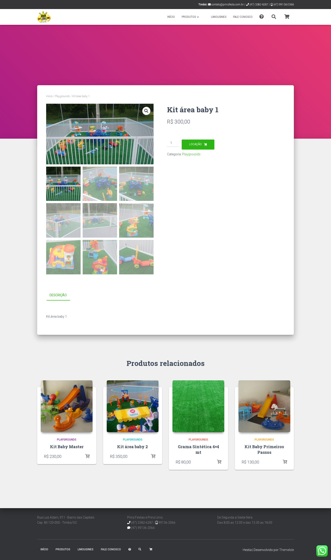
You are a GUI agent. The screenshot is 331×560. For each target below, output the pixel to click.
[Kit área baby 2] (133, 406)
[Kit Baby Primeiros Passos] (264, 406)
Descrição (58, 295)
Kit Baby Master (67, 446)
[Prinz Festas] (44, 17)
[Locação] (87, 456)
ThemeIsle (286, 550)
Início (171, 16)
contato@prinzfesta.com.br (227, 4)
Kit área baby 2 (132, 446)
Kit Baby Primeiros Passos (264, 449)
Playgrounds (62, 96)
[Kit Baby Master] (67, 406)
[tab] (61, 295)
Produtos (189, 16)
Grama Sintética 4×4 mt (198, 449)
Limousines (218, 16)
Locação (195, 144)
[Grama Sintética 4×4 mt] (198, 406)
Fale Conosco (243, 16)
